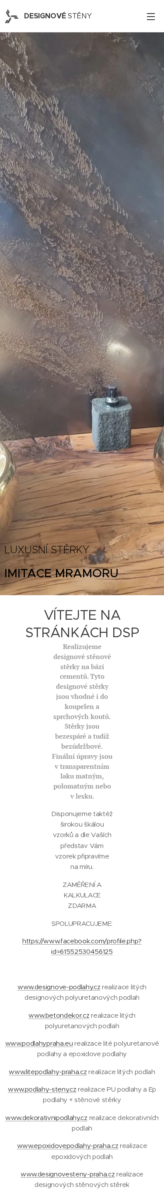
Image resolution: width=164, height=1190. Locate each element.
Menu (151, 16)
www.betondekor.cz (59, 1015)
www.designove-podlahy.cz (58, 987)
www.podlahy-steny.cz (42, 1089)
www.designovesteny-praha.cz (68, 1174)
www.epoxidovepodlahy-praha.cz (68, 1145)
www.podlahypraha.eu (39, 1043)
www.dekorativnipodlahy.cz (46, 1117)
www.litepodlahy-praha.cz (48, 1072)
